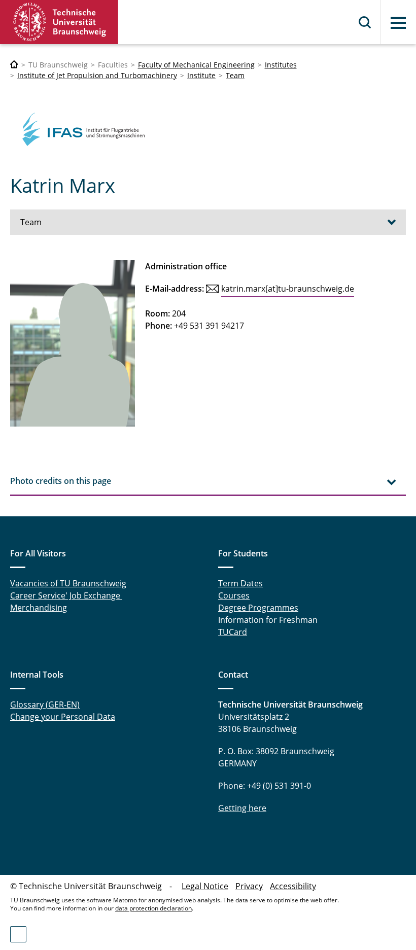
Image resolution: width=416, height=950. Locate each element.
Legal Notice (205, 886)
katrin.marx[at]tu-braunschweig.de (287, 288)
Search (365, 22)
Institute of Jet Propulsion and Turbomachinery (97, 75)
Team (235, 75)
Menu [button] (398, 22)
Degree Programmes (258, 607)
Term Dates (240, 583)
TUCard (232, 632)
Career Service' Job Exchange (66, 595)
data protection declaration (153, 908)
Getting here (242, 808)
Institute (201, 75)
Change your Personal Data (62, 716)
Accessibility (293, 886)
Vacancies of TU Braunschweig (68, 583)
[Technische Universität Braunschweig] (59, 22)
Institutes (281, 64)
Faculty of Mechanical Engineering (196, 64)
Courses (234, 595)
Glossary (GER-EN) (45, 704)
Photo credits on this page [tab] (60, 480)
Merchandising (38, 607)
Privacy (249, 886)
